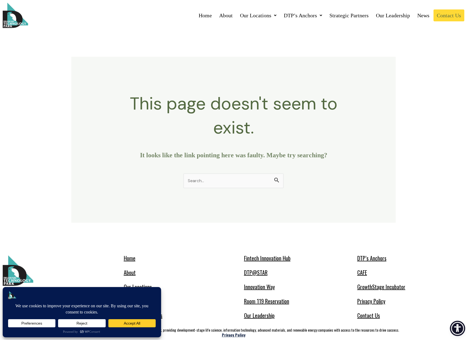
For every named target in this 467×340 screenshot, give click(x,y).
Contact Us (449, 15)
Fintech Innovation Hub (267, 258)
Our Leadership (393, 15)
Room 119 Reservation (266, 301)
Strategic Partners (349, 15)
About (226, 15)
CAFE (362, 272)
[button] (258, 15)
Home (205, 15)
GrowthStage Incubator (381, 287)
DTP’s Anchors (300, 15)
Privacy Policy (371, 301)
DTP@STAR (256, 272)
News (423, 15)
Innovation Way (259, 287)
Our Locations (255, 15)
